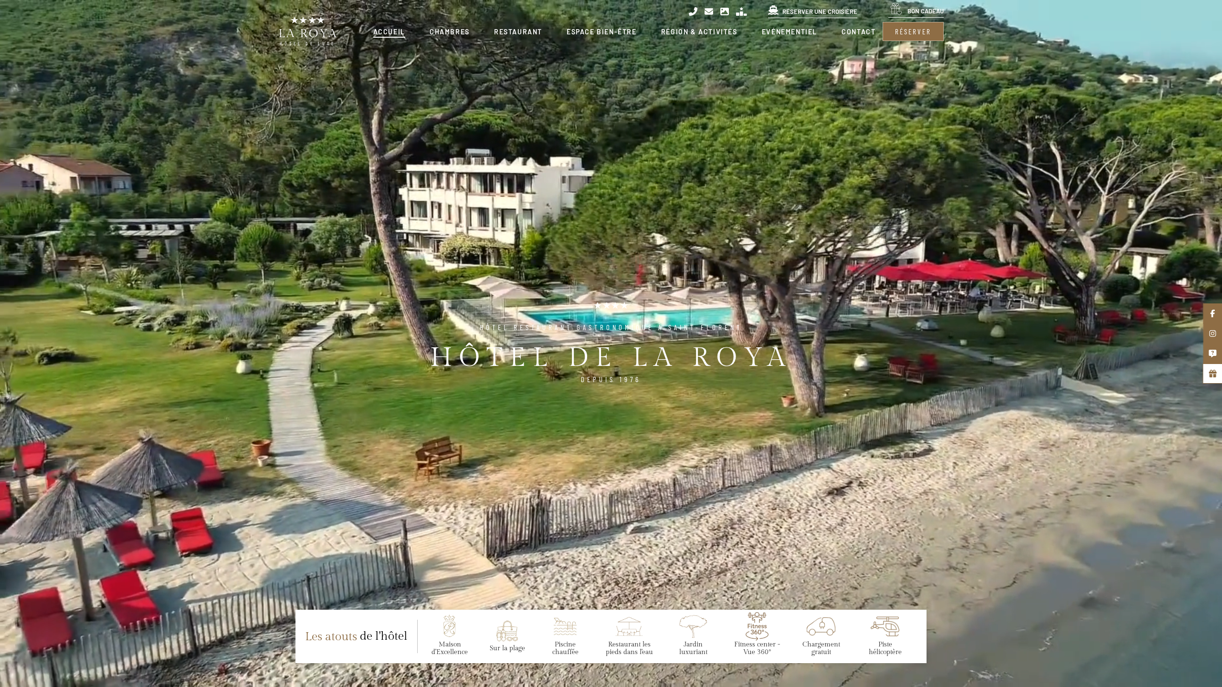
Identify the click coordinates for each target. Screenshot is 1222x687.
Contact (858, 32)
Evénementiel (789, 32)
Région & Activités (699, 32)
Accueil (389, 32)
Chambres (450, 32)
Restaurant (518, 32)
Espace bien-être (602, 32)
